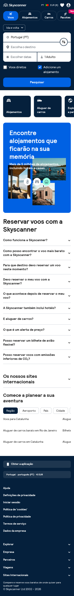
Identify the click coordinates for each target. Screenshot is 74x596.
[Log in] (68, 5)
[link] (17, 106)
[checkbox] (10, 410)
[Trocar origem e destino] (64, 42)
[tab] (10, 16)
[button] (14, 28)
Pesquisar (37, 82)
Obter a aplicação (22, 463)
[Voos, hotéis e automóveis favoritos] (62, 5)
